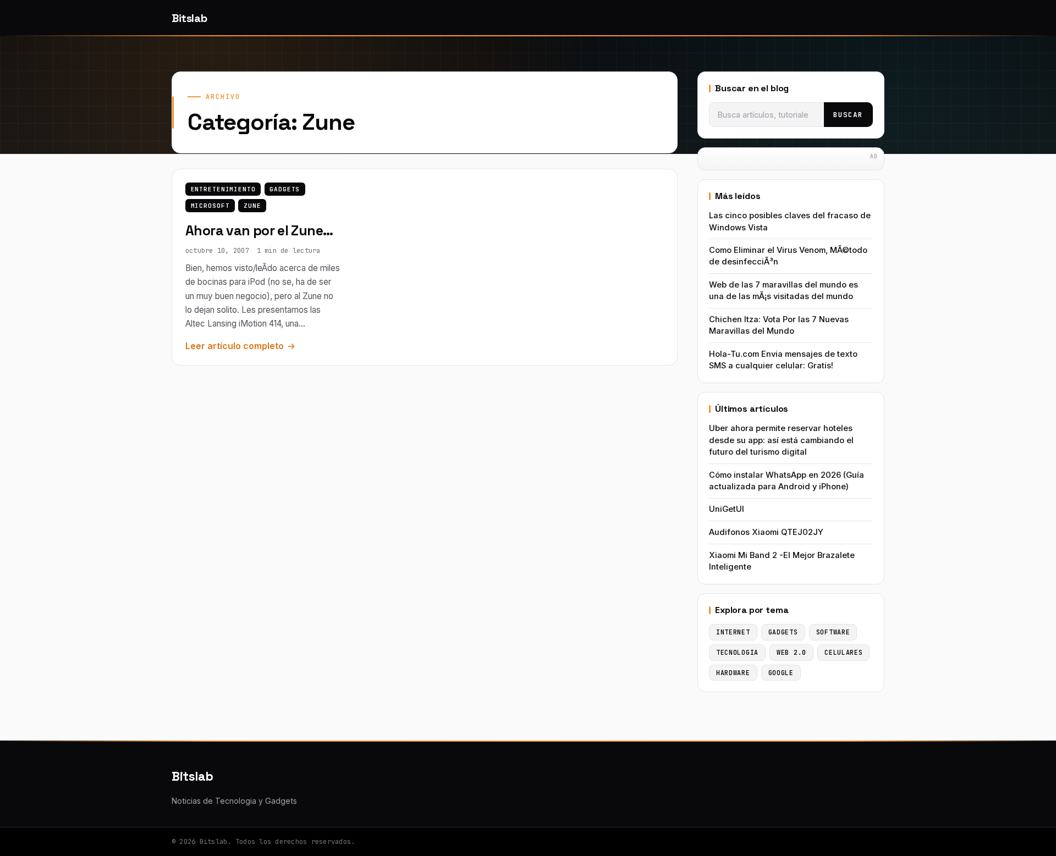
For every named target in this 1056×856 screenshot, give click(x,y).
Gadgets (285, 189)
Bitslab (189, 18)
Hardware (733, 673)
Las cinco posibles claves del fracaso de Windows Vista (790, 221)
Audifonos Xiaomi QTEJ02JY (766, 532)
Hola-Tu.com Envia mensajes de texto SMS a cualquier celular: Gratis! (783, 360)
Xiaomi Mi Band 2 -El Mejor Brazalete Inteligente (782, 561)
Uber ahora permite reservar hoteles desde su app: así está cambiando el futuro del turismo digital (781, 440)
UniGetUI (726, 509)
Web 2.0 (791, 652)
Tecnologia (737, 652)
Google (781, 673)
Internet (733, 632)
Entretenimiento (223, 189)
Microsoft (210, 205)
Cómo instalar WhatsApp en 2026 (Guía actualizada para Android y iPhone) (786, 480)
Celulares (843, 652)
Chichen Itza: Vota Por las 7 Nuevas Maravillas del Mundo (779, 325)
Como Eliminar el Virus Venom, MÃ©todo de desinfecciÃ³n (788, 256)
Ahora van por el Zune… (259, 230)
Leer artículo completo (234, 345)
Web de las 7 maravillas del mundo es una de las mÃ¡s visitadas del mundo (783, 290)
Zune (252, 205)
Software (833, 632)
